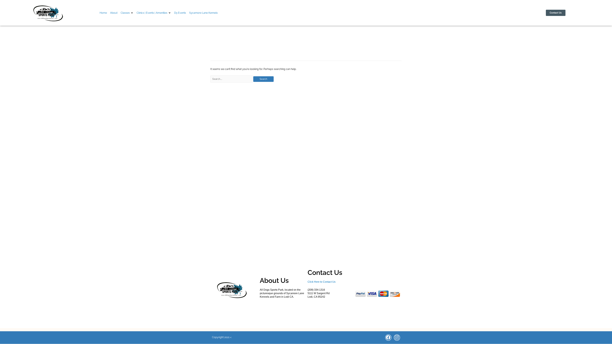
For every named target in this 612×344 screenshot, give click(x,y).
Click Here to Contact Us (321, 281)
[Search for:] (231, 78)
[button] (127, 13)
